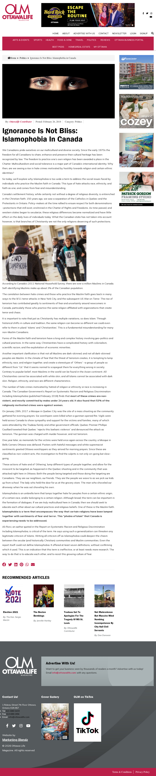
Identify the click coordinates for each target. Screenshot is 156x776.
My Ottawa (100, 46)
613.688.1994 (12, 714)
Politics (91, 40)
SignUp (144, 33)
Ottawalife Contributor (20, 121)
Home (56, 33)
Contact (104, 33)
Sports (38, 40)
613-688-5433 (13, 711)
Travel (79, 40)
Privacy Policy (143, 771)
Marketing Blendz (15, 739)
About (66, 33)
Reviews (105, 40)
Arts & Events (21, 40)
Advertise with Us (84, 33)
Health (50, 40)
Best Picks (58, 46)
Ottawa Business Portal (129, 40)
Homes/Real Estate (79, 46)
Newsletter (119, 33)
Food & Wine (64, 40)
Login (133, 33)
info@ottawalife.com (64, 672)
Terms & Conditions (122, 771)
